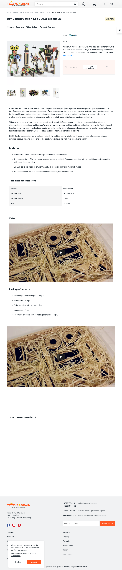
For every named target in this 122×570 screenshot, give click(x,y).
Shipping (66, 537)
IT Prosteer (65, 567)
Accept (34, 562)
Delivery (35, 27)
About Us (10, 537)
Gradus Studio (82, 567)
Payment (43, 27)
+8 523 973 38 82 (69, 503)
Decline (18, 562)
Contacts (10, 532)
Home (9, 12)
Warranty (51, 27)
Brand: (65, 35)
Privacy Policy (68, 545)
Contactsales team (89, 67)
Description (20, 27)
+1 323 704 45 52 (69, 506)
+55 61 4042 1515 (69, 515)
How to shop (67, 554)
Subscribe (106, 524)
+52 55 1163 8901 (69, 511)
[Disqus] (61, 451)
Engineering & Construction (29, 12)
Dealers (66, 550)
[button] (57, 93)
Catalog (15, 12)
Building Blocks (45, 12)
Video (28, 27)
